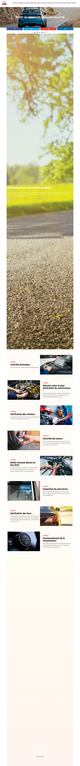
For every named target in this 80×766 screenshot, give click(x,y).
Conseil (44, 32)
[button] (15, 29)
